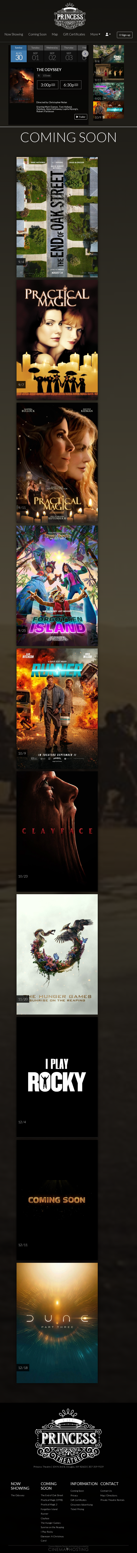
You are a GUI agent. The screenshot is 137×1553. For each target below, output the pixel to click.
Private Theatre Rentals (112, 1500)
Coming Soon (37, 34)
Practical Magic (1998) (52, 1500)
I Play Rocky (47, 1531)
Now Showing (14, 34)
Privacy (74, 1495)
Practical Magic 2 (49, 1504)
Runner (44, 1513)
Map (55, 34)
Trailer (81, 116)
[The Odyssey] (22, 85)
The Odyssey (17, 1495)
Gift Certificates (74, 34)
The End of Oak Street (52, 1495)
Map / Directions (108, 1495)
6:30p (69, 84)
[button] (108, 34)
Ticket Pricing (77, 1509)
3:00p (46, 84)
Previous (11, 53)
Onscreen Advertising (82, 1504)
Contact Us (106, 1490)
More (94, 34)
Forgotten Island (49, 1509)
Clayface (45, 1518)
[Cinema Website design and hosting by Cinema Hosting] (68, 1548)
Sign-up (125, 34)
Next (85, 53)
